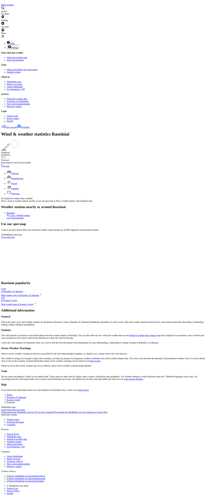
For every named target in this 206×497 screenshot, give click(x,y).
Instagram (41, 478)
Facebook (25, 127)
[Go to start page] (1, 2)
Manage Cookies (14, 106)
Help (12, 43)
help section (95, 361)
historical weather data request (142, 335)
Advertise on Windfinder (18, 101)
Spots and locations (15, 60)
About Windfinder (15, 87)
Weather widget (14, 72)
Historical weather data (17, 99)
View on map (11, 127)
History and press (14, 84)
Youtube (40, 481)
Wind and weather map (17, 57)
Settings (14, 48)
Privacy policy (13, 118)
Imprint (10, 121)
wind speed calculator (133, 379)
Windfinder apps (14, 81)
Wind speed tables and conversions (22, 69)
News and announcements (18, 104)
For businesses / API (16, 89)
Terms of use (12, 116)
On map (5, 166)
